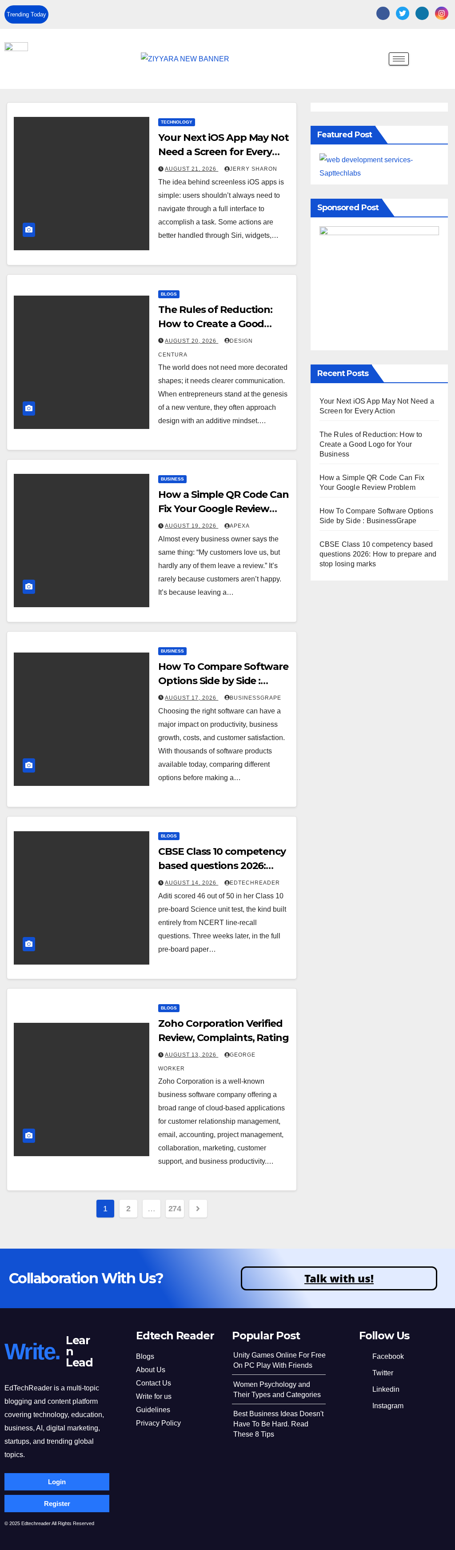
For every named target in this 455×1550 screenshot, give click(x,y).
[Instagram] (441, 13)
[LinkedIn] (422, 13)
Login (57, 1482)
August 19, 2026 (191, 526)
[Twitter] (402, 13)
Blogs (169, 294)
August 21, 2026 (191, 169)
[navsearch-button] (375, 60)
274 (174, 1208)
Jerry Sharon (253, 169)
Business (172, 479)
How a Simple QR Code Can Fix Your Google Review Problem (223, 509)
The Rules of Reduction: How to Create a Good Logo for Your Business (215, 324)
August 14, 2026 (191, 883)
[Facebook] (383, 13)
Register (57, 1503)
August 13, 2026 (191, 1055)
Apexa (240, 526)
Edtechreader (255, 883)
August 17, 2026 (191, 698)
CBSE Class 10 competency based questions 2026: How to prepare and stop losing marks (378, 554)
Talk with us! (339, 1278)
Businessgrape (255, 698)
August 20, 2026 (191, 341)
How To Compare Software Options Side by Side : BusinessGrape (223, 681)
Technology (176, 122)
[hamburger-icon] (399, 58)
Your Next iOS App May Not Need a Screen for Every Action (223, 152)
